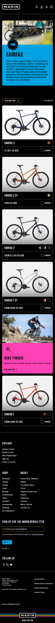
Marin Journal (26, 504)
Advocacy (24, 498)
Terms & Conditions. (38, 534)
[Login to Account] (41, 7)
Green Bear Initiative (27, 479)
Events (23, 495)
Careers (23, 501)
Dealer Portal (7, 452)
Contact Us (25, 508)
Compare (46, 150)
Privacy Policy (39, 579)
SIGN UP (5, 542)
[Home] (11, 7)
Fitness (5, 482)
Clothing (5, 508)
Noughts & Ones (14, 604)
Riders (23, 482)
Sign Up (5, 459)
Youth (4, 488)
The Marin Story (27, 485)
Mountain (6, 479)
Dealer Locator (8, 449)
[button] (46, 7)
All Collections (8, 511)
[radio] (49, 142)
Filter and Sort (10, 100)
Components (7, 495)
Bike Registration (9, 456)
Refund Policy (39, 592)
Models (5, 492)
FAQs (22, 488)
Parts (4, 498)
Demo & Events (8, 462)
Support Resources (27, 492)
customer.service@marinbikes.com (14, 589)
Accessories (7, 504)
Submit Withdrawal (41, 588)
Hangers (5, 501)
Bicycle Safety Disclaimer (43, 583)
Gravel (5, 485)
